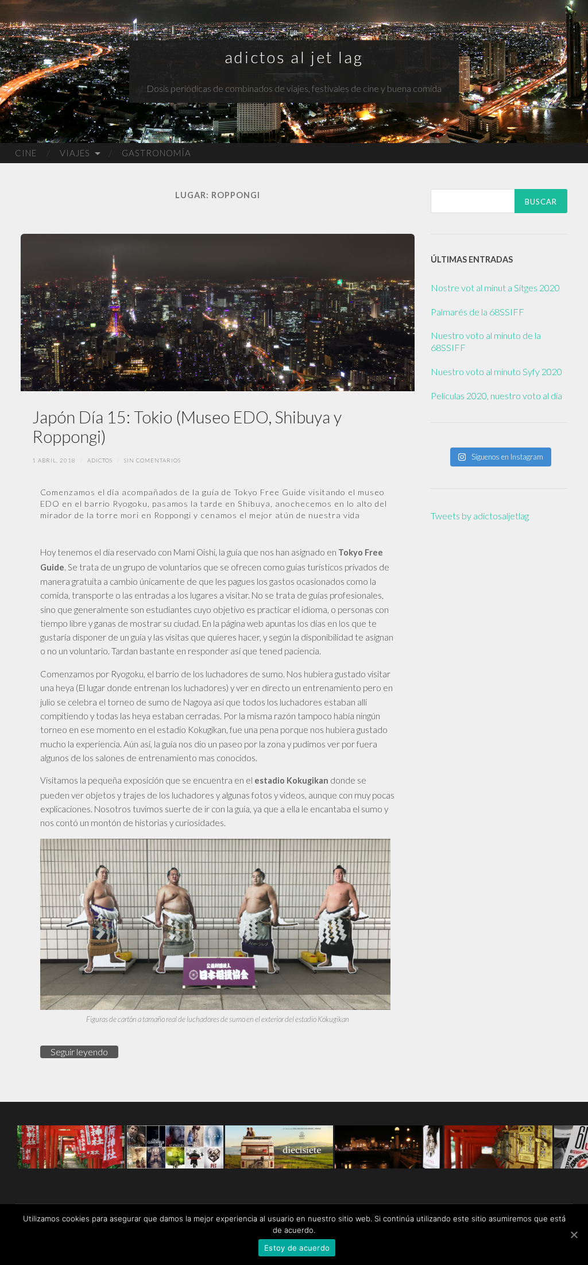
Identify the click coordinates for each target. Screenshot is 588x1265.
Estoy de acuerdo (297, 1247)
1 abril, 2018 (54, 460)
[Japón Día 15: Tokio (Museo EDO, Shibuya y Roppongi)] (218, 312)
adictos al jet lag (294, 57)
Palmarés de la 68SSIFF (477, 311)
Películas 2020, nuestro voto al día (496, 395)
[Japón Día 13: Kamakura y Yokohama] (71, 1145)
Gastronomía (156, 153)
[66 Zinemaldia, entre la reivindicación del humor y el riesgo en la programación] (389, 1145)
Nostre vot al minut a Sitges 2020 (495, 287)
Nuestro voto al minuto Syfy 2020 (496, 371)
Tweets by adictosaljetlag (480, 515)
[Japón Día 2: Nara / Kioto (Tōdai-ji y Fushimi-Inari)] (498, 1145)
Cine (26, 153)
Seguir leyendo (79, 1051)
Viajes (75, 153)
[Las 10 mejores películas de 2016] (175, 1145)
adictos (100, 460)
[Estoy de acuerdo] (573, 1234)
